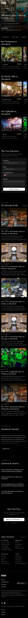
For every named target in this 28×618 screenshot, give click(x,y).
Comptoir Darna (5, 563)
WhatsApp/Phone (8, 172)
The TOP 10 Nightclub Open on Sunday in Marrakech (21, 563)
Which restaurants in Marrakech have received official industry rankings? (12, 470)
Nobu (2, 560)
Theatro (17, 542)
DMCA (3, 614)
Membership (5, 582)
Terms (3, 610)
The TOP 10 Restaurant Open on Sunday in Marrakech (20, 560)
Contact (3, 586)
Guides (17, 554)
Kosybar (3, 558)
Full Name (6, 160)
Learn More (14, 523)
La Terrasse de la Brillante (5, 548)
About (3, 579)
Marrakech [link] (7, 8)
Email (4, 167)
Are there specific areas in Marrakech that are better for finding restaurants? (13, 485)
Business (3, 584)
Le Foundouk (4, 546)
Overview (22, 537)
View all (25, 205)
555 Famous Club (19, 548)
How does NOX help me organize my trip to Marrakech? (12, 492)
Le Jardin (3, 556)
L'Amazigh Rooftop (6, 549)
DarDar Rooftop (5, 544)
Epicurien (17, 546)
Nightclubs (18, 540)
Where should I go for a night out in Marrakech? (11, 477)
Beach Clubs (15, 37)
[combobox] (14, 24)
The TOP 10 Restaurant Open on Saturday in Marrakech (21, 556)
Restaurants (5, 37)
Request (5, 179)
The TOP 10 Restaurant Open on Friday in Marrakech (20, 558)
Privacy (3, 612)
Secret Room (18, 544)
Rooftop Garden (5, 542)
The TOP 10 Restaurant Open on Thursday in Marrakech (20, 561)
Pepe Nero (4, 561)
